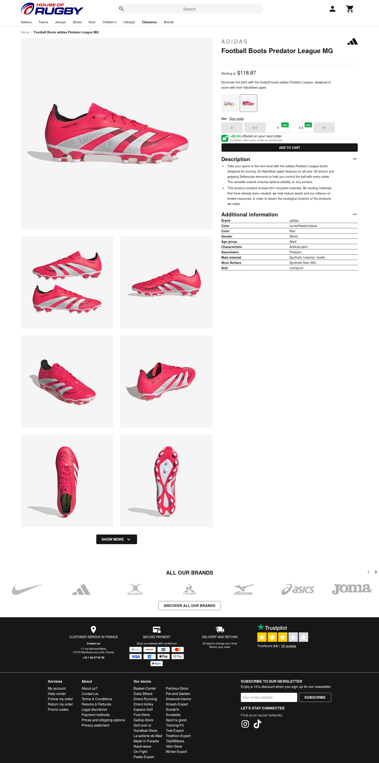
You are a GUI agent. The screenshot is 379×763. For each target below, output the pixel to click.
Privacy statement (95, 725)
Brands (169, 22)
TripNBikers (175, 740)
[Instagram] (245, 725)
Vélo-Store (174, 746)
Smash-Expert (177, 704)
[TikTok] (257, 725)
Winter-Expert (176, 751)
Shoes (77, 22)
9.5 (305, 126)
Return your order (219, 647)
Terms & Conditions (97, 698)
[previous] (368, 573)
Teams (43, 22)
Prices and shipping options (103, 719)
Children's (109, 22)
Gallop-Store (143, 719)
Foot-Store (142, 714)
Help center (57, 693)
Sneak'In (172, 709)
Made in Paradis (146, 740)
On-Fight (140, 751)
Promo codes (58, 709)
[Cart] (350, 8)
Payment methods (96, 714)
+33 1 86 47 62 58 (93, 657)
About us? (89, 688)
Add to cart (289, 147)
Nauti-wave (142, 746)
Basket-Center (145, 688)
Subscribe (315, 697)
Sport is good (176, 719)
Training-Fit (175, 725)
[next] (376, 573)
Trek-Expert (175, 730)
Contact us (93, 643)
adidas (234, 41)
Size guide (236, 118)
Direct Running (145, 698)
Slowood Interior (178, 698)
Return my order (60, 704)
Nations (26, 22)
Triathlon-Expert (178, 735)
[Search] (121, 9)
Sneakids (173, 714)
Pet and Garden (178, 693)
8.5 (255, 127)
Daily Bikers (143, 693)
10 (324, 127)
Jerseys (60, 22)
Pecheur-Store (177, 688)
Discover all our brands (189, 605)
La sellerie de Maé (148, 735)
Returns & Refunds (96, 704)
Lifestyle (129, 22)
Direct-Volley (143, 704)
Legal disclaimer (94, 709)
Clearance (149, 22)
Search (189, 9)
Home (25, 32)
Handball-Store (145, 730)
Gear (92, 22)
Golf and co (142, 725)
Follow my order (60, 698)
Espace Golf (143, 709)
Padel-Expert (144, 756)
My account (57, 688)
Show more (113, 539)
